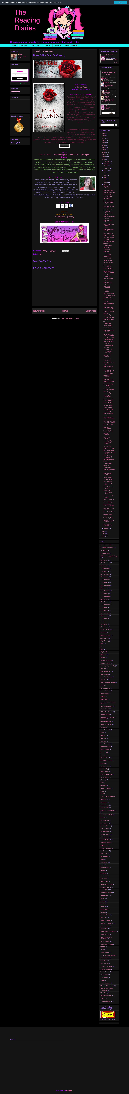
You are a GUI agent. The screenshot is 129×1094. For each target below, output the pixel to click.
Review (102, 903)
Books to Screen (104, 693)
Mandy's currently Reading (108, 73)
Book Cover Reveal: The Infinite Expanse (108, 226)
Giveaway (103, 780)
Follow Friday (107, 198)
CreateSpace (85, 155)
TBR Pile (102, 947)
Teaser (102, 949)
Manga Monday (104, 820)
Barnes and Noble (71, 155)
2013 (103, 533)
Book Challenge (104, 674)
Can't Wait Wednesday (106, 706)
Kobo (49, 155)
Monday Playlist (104, 828)
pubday (102, 864)
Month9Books (104, 837)
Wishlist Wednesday (108, 241)
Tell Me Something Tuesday (107, 955)
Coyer (102, 732)
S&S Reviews (104, 909)
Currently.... (103, 735)
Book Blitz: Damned (108, 319)
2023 (103, 140)
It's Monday (103, 799)
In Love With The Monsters (107, 796)
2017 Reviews (104, 588)
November (107, 163)
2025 (103, 135)
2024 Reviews (104, 618)
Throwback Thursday (106, 966)
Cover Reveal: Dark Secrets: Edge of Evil (108, 202)
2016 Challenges (105, 579)
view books (115, 62)
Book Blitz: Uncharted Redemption (107, 253)
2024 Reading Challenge (109, 54)
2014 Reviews (104, 571)
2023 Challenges (105, 613)
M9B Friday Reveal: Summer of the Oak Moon (109, 452)
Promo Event (103, 862)
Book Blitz (103, 668)
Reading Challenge (105, 887)
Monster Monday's (105, 831)
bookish (102, 685)
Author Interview (104, 638)
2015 (103, 159)
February (106, 184)
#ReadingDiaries (105, 553)
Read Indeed (103, 878)
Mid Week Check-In (105, 826)
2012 (103, 536)
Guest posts (103, 785)
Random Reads (104, 867)
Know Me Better (104, 807)
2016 (103, 156)
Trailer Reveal (104, 974)
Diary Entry (103, 738)
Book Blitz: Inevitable (109, 192)
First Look (103, 763)
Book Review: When (108, 190)
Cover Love (103, 727)
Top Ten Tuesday (105, 972)
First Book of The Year (106, 760)
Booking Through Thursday (107, 682)
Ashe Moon (107, 93)
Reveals (102, 901)
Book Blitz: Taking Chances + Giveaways (108, 385)
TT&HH (102, 980)
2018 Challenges (105, 590)
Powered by (16, 83)
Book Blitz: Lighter (108, 233)
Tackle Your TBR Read (106, 944)
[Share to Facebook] (67, 251)
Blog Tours (103, 654)
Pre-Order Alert (104, 856)
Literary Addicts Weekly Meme (108, 810)
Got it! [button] (120, 2)
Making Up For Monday (106, 814)
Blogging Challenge (105, 663)
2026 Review (104, 627)
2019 (103, 149)
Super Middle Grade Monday (108, 931)
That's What (103, 960)
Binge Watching (104, 641)
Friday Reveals (104, 771)
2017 (103, 154)
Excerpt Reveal (104, 749)
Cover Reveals (104, 730)
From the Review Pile (106, 774)
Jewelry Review (104, 805)
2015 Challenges (105, 574)
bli (101, 646)
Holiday (102, 791)
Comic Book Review (105, 721)
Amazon (42, 155)
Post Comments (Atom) (70, 319)
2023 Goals (36, 45)
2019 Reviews (104, 599)
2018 (103, 152)
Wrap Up (102, 998)
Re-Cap (102, 870)
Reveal (102, 898)
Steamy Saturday (105, 926)
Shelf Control (103, 917)
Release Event (104, 895)
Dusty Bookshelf (104, 743)
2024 (103, 138)
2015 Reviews (104, 577)
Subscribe (19, 78)
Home (14, 45)
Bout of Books (104, 699)
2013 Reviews (104, 565)
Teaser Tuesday (107, 260)
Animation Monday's (105, 635)
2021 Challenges (105, 604)
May (105, 177)
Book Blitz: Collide (108, 424)
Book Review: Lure (108, 379)
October (106, 165)
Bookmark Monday (105, 691)
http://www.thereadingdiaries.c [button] (53, 2)
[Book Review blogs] (19, 134)
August (106, 170)
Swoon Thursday (105, 941)
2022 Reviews (104, 610)
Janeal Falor (82, 87)
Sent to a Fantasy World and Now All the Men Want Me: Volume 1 (107, 99)
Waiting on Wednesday (106, 985)
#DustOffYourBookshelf (106, 547)
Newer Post (38, 311)
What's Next (103, 992)
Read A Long (103, 876)
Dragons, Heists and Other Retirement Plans (108, 84)
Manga (102, 817)
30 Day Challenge (105, 629)
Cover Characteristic (105, 724)
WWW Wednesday (105, 1001)
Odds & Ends (104, 853)
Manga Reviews (104, 823)
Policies (47, 45)
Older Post (90, 311)
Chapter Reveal (104, 709)
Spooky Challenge (105, 920)
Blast (101, 643)
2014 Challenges (105, 568)
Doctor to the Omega (107, 91)
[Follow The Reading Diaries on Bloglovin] (15, 92)
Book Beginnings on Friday (107, 665)
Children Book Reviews (106, 711)
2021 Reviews (104, 607)
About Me (24, 45)
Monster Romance (105, 834)
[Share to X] (65, 251)
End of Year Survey (105, 746)
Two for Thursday (105, 983)
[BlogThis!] (64, 251)
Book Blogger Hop (105, 671)
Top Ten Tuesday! (108, 262)
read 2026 (103, 873)
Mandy (21, 54)
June (105, 175)
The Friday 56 (104, 963)
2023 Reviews (104, 615)
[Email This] (62, 251)
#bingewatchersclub (105, 545)
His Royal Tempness (107, 106)
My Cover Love (104, 845)
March (105, 182)
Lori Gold (106, 79)
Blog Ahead (103, 652)
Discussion (103, 741)
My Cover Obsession (106, 848)
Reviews (58, 45)
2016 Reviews (104, 582)
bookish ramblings (105, 688)
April (105, 179)
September (107, 168)
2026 (103, 133)
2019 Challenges (105, 596)
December (107, 161)
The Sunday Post (108, 345)
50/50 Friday (103, 632)
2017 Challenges (105, 585)
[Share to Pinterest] (68, 251)
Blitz (41, 254)
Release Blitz (104, 890)
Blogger (69, 1091)
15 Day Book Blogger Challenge (109, 556)
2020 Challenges (105, 602)
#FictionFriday (104, 550)
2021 (103, 145)
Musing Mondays (108, 268)
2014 (103, 531)
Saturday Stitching (105, 915)
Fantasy (102, 755)
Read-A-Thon (104, 881)
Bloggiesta (103, 657)
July (105, 172)
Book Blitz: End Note (108, 512)
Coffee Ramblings (105, 714)
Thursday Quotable (105, 969)
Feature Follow (104, 757)
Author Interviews (71, 45)
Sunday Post (103, 928)
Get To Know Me (104, 777)
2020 (103, 147)
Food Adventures (105, 766)
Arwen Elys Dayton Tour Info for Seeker (108, 442)
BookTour (103, 696)
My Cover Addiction (105, 842)
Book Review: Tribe (108, 499)
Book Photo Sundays (106, 677)
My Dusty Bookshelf (108, 235)
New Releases (104, 851)
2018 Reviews (104, 593)
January (106, 528)
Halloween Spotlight (105, 788)
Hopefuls (102, 794)
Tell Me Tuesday (104, 958)
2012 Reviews (104, 560)
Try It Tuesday (104, 977)
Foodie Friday (104, 769)
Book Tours (103, 679)
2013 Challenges (105, 563)
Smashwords (57, 155)
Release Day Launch (106, 892)
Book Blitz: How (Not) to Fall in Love (107, 483)
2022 (103, 142)
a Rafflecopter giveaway (64, 217)
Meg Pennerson (105, 87)
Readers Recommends (106, 884)
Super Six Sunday (105, 934)
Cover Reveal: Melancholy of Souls (107, 492)
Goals (102, 782)
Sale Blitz (103, 912)
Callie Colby (107, 108)
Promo (102, 859)
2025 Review (104, 624)
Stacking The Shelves (106, 923)
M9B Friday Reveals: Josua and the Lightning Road (109, 372)
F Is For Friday (104, 752)
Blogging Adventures (106, 660)
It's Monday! (103, 802)
